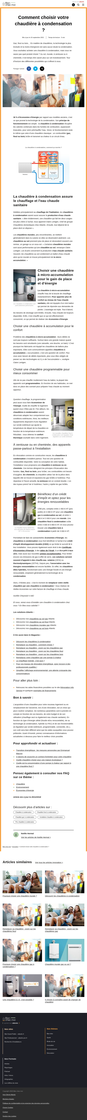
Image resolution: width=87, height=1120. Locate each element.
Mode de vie (51, 1041)
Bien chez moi (7, 846)
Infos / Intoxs (8, 1075)
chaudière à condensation (23, 812)
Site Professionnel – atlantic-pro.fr (15, 1038)
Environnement (22, 787)
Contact (5, 1112)
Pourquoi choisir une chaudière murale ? (20, 896)
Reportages (8, 1067)
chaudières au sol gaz (38, 619)
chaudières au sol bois (38, 628)
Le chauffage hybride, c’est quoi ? (30, 661)
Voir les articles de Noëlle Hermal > (36, 837)
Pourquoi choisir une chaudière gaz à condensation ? (18, 965)
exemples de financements (44, 691)
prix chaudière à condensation (24, 822)
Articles (6, 1064)
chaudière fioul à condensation (46, 812)
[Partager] (42, 68)
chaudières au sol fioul (38, 622)
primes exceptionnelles (50, 554)
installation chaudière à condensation (51, 817)
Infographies (8, 1079)
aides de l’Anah (47, 550)
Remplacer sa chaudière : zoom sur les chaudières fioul (39, 651)
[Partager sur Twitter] (35, 68)
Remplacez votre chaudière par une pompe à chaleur (38, 658)
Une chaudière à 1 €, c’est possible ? (18, 1000)
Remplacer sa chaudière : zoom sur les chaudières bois (39, 654)
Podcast (7, 1071)
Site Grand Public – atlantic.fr (14, 1034)
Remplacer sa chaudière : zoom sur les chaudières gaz (39, 648)
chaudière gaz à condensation (24, 817)
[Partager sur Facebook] (29, 68)
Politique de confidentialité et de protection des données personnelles (26, 1103)
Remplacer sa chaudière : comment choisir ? (35, 645)
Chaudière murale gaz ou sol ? (58, 964)
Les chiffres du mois (11, 1083)
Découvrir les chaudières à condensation (33, 642)
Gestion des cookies (9, 1116)
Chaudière (20, 784)
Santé (49, 1037)
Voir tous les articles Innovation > (49, 862)
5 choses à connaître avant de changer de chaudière (63, 1001)
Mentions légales (8, 1099)
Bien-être (50, 1033)
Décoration (50, 1053)
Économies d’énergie (25, 790)
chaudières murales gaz (39, 625)
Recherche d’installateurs (12, 1042)
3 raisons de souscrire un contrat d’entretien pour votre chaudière (43, 757)
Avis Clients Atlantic (9, 1094)
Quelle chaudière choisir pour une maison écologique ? (39, 760)
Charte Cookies (8, 1107)
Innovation (15, 846)
